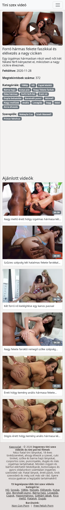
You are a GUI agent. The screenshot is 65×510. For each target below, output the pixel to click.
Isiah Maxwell (43, 114)
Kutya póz (24, 89)
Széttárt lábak (43, 495)
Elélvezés (45, 490)
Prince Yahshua (12, 118)
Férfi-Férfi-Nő (28, 94)
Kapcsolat (15, 446)
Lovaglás (37, 102)
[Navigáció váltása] (58, 5)
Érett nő (43, 94)
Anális (25, 102)
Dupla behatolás (12, 98)
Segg (48, 102)
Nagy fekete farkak (43, 89)
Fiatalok (32, 498)
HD (33, 85)
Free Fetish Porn (43, 505)
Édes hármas (11, 94)
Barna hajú (10, 89)
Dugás (42, 498)
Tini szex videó (14, 5)
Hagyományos (24, 495)
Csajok (10, 495)
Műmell (49, 98)
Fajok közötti (45, 85)
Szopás (15, 490)
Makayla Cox (26, 114)
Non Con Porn (20, 505)
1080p (24, 85)
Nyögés (34, 490)
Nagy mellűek (11, 102)
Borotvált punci (33, 98)
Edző (57, 102)
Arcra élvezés (11, 107)
